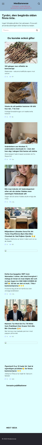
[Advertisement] (21, 408)
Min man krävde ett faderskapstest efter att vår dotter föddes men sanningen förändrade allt (19, 191)
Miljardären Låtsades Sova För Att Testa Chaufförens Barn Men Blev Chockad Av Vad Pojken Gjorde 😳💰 (20, 234)
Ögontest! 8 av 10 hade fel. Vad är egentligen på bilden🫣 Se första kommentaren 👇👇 (19, 368)
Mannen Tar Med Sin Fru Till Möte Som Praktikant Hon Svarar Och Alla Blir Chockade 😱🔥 (20, 326)
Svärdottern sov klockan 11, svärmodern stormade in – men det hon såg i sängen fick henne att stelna (21, 149)
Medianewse (21, 3)
